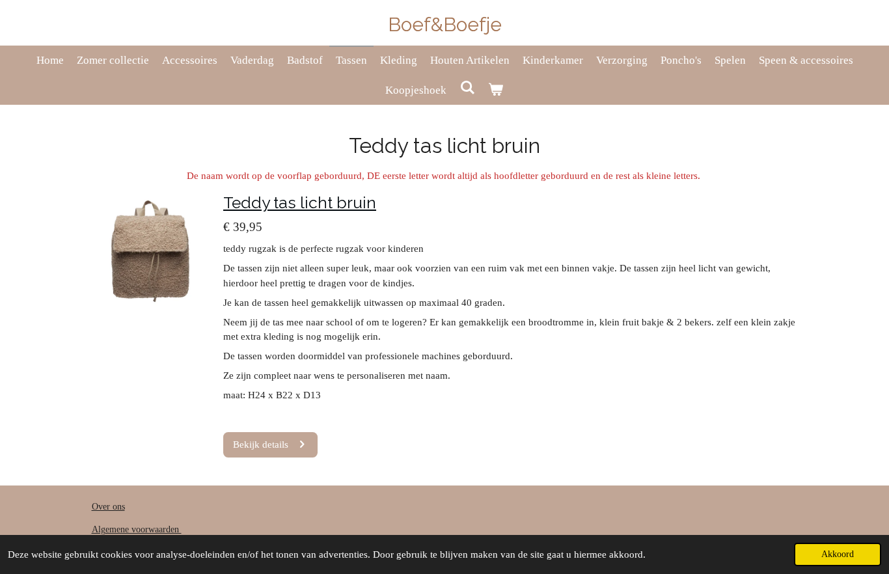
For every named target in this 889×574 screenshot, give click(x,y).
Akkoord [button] (837, 554)
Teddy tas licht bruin (299, 202)
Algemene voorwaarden (137, 529)
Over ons (108, 507)
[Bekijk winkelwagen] (496, 90)
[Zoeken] (467, 88)
